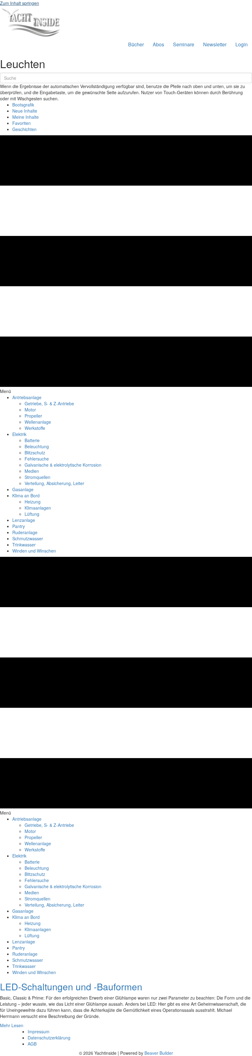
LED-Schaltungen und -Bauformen (71, 986)
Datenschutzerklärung (49, 1038)
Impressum (38, 1031)
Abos (158, 44)
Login (241, 44)
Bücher (136, 44)
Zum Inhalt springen (19, 3)
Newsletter (214, 44)
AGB (32, 1044)
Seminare (183, 44)
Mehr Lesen (11, 1025)
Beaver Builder (158, 1053)
